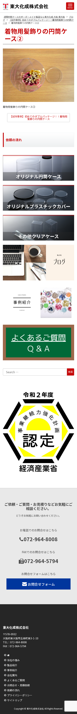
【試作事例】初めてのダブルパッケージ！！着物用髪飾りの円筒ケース (38, 118)
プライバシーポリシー (19, 695)
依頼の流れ (13, 690)
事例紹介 (12, 670)
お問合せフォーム (41, 584)
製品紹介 (12, 665)
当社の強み (13, 660)
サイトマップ (14, 700)
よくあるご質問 (16, 680)
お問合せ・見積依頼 (18, 685)
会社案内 (12, 675)
